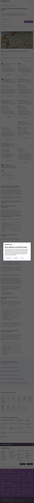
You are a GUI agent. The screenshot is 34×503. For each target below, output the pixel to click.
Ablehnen (15, 257)
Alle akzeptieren (8, 257)
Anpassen (22, 257)
